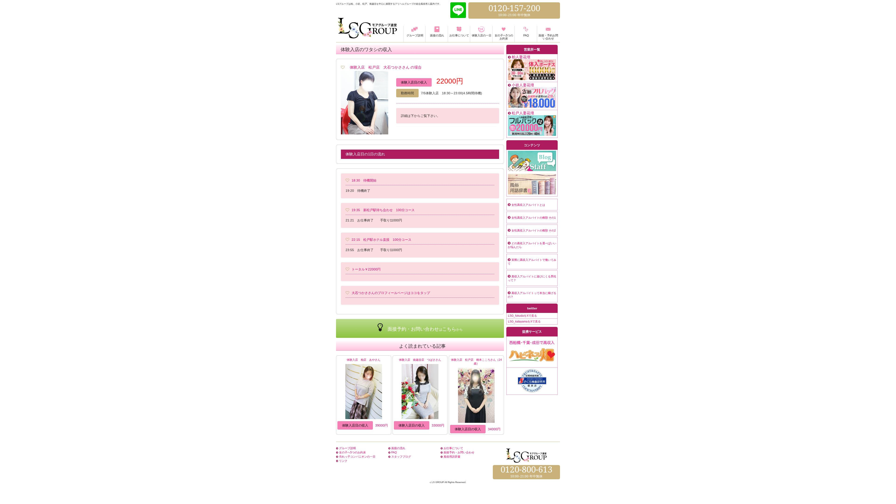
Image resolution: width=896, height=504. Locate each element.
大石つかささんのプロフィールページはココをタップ (391, 293)
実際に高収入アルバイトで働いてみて (532, 261)
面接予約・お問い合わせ (459, 452)
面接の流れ (398, 448)
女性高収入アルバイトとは (528, 204)
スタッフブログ (401, 456)
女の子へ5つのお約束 (352, 452)
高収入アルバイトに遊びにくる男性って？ (532, 278)
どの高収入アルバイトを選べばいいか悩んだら (532, 245)
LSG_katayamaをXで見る (524, 321)
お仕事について (453, 448)
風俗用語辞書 (452, 456)
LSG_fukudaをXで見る (522, 315)
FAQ (394, 452)
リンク (343, 460)
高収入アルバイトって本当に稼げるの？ (532, 294)
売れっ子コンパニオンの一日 (357, 456)
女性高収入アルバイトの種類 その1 (533, 217)
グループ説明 (347, 448)
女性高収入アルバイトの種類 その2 (533, 230)
